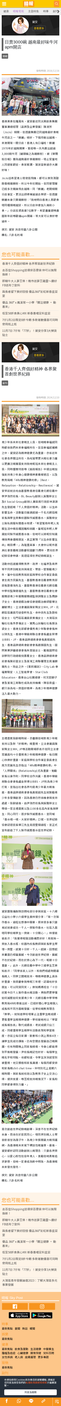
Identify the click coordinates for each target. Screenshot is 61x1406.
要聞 (17, 1328)
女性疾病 (7, 1357)
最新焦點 (7, 1328)
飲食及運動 (21, 1349)
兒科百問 (48, 1353)
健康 (6, 11)
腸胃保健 (35, 1353)
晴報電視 (18, 11)
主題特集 (33, 11)
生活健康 (35, 1349)
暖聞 (32, 1328)
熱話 (25, 1328)
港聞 (5, 56)
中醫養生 (48, 1349)
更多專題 (43, 1357)
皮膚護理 (30, 1357)
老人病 (19, 1357)
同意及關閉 (30, 1392)
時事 (46, 11)
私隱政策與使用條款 (36, 1382)
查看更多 (39, 28)
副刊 (55, 11)
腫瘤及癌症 (8, 1353)
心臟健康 (22, 1353)
